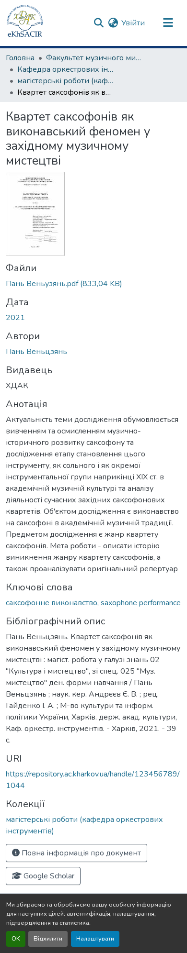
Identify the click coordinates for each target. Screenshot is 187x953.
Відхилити (48, 938)
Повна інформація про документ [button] (80, 853)
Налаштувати (95, 938)
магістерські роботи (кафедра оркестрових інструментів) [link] (65, 81)
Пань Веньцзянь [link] (36, 351)
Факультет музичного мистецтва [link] (94, 58)
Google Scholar (48, 876)
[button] (25, 23)
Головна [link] (20, 58)
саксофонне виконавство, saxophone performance (93, 603)
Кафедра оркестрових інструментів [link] (65, 69)
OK (16, 938)
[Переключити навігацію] (167, 23)
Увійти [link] (133, 23)
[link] (93, 283)
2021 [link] (15, 317)
